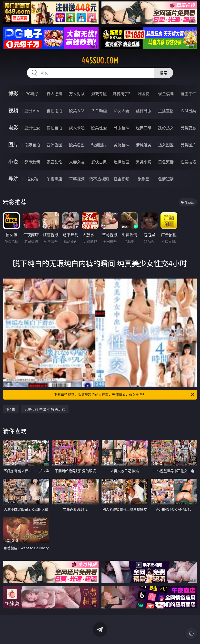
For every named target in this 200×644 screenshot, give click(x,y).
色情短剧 (166, 179)
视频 (13, 110)
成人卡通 (77, 128)
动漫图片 (99, 145)
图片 (13, 144)
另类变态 (188, 128)
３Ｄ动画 (99, 110)
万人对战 (77, 93)
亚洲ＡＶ (32, 110)
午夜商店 (54, 179)
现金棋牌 (166, 93)
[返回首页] (191, 633)
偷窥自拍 (32, 145)
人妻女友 (77, 162)
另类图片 (188, 145)
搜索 (163, 72)
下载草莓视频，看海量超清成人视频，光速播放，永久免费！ (100, 394)
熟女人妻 (121, 110)
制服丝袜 (121, 128)
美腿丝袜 (121, 145)
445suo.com (99, 60)
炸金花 (144, 93)
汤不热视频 (99, 179)
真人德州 (54, 93)
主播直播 (166, 110)
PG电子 (32, 93)
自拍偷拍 (54, 110)
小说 (13, 162)
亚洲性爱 (32, 128)
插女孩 (32, 179)
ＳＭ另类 (188, 110)
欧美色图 (77, 145)
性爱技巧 (188, 162)
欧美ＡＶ (77, 110)
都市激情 (32, 162)
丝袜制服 (143, 110)
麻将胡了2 (121, 93)
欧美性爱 (99, 128)
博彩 (13, 93)
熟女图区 (166, 145)
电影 (13, 127)
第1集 (10, 409)
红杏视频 (121, 179)
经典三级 (143, 128)
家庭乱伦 (54, 162)
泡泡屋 (144, 179)
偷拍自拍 (54, 128)
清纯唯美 (143, 145)
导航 (13, 179)
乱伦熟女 (166, 128)
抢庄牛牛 (188, 93)
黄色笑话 (166, 162)
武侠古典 (99, 162)
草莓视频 (77, 179)
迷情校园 (121, 162)
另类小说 (143, 162)
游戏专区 (99, 93)
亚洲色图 (54, 145)
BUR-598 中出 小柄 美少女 (44, 409)
